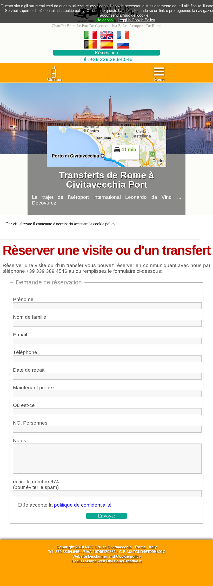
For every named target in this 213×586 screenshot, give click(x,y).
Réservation (106, 52)
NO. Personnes (30, 423)
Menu (159, 79)
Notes (19, 440)
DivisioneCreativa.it (124, 561)
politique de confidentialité (83, 505)
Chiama (54, 79)
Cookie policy (128, 556)
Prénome (23, 299)
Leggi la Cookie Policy (136, 20)
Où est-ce (24, 405)
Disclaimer (97, 556)
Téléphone (25, 352)
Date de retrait (28, 370)
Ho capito (104, 20)
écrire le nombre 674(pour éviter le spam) (36, 484)
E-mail (20, 334)
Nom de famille (29, 317)
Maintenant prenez (34, 387)
